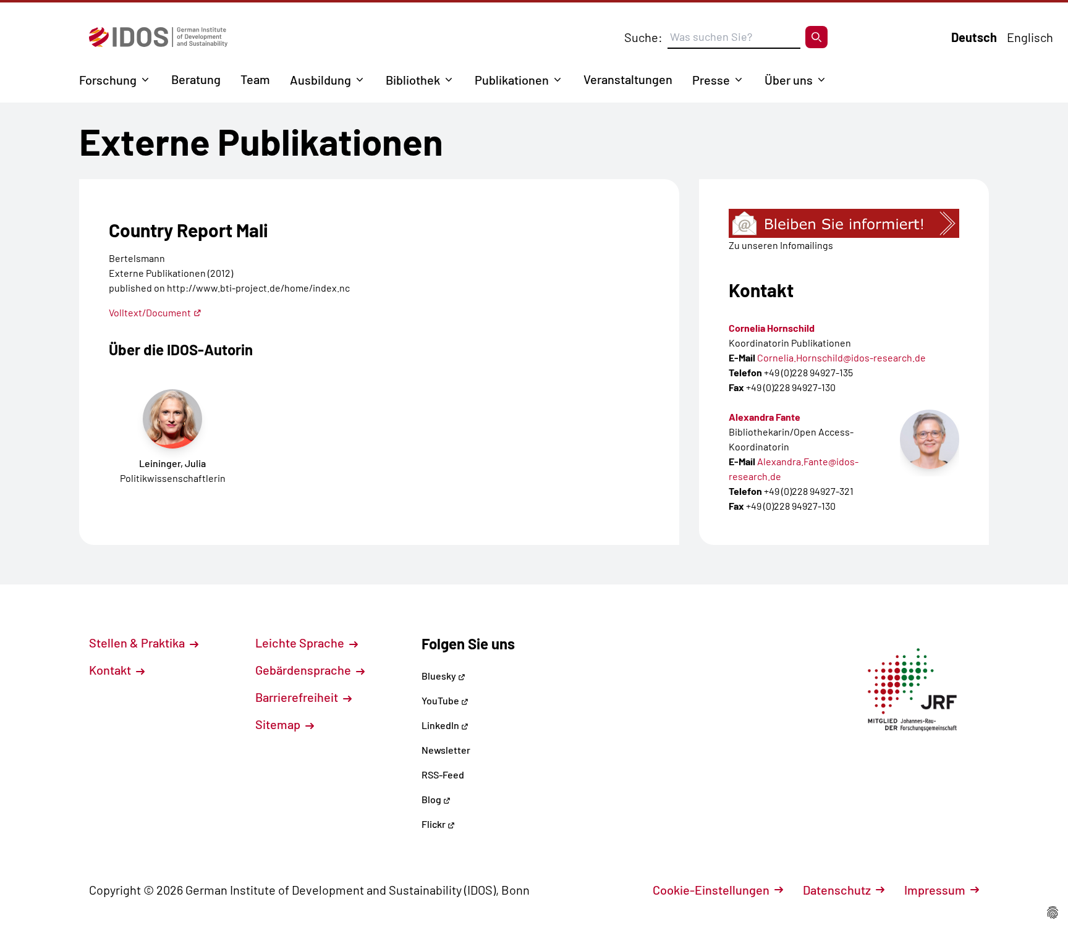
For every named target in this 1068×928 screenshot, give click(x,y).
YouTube (441, 700)
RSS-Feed (443, 774)
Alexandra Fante (764, 417)
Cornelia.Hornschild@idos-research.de (841, 357)
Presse (711, 79)
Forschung (108, 79)
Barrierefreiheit (298, 697)
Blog (432, 799)
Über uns (789, 79)
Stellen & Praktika (138, 642)
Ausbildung (320, 79)
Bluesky (440, 675)
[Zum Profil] (929, 439)
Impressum (934, 889)
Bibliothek (413, 79)
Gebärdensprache (304, 669)
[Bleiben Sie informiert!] (844, 223)
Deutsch (974, 37)
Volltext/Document (150, 312)
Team (255, 79)
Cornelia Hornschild (772, 328)
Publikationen (512, 79)
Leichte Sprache (301, 642)
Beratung (196, 79)
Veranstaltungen (627, 79)
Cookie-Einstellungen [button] (711, 889)
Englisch (1030, 37)
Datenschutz (837, 889)
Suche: (643, 37)
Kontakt (111, 669)
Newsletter (446, 750)
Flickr (434, 824)
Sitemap (279, 724)
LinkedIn (441, 725)
